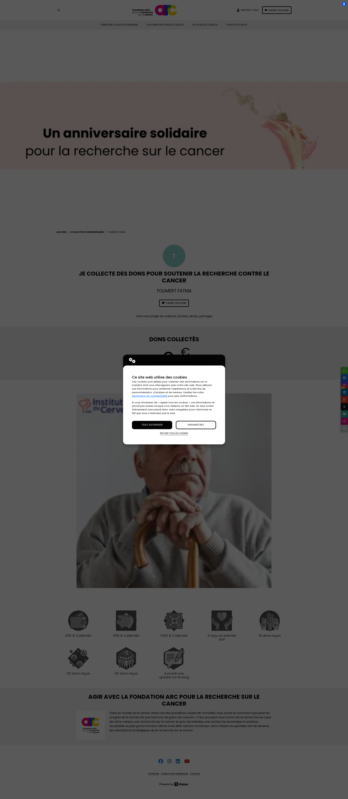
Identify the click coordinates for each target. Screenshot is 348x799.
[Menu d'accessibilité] (344, 4)
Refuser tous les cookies (174, 433)
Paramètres (196, 424)
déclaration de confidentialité (149, 396)
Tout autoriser (152, 424)
